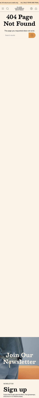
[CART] (36, 8)
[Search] (32, 35)
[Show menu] (3, 8)
